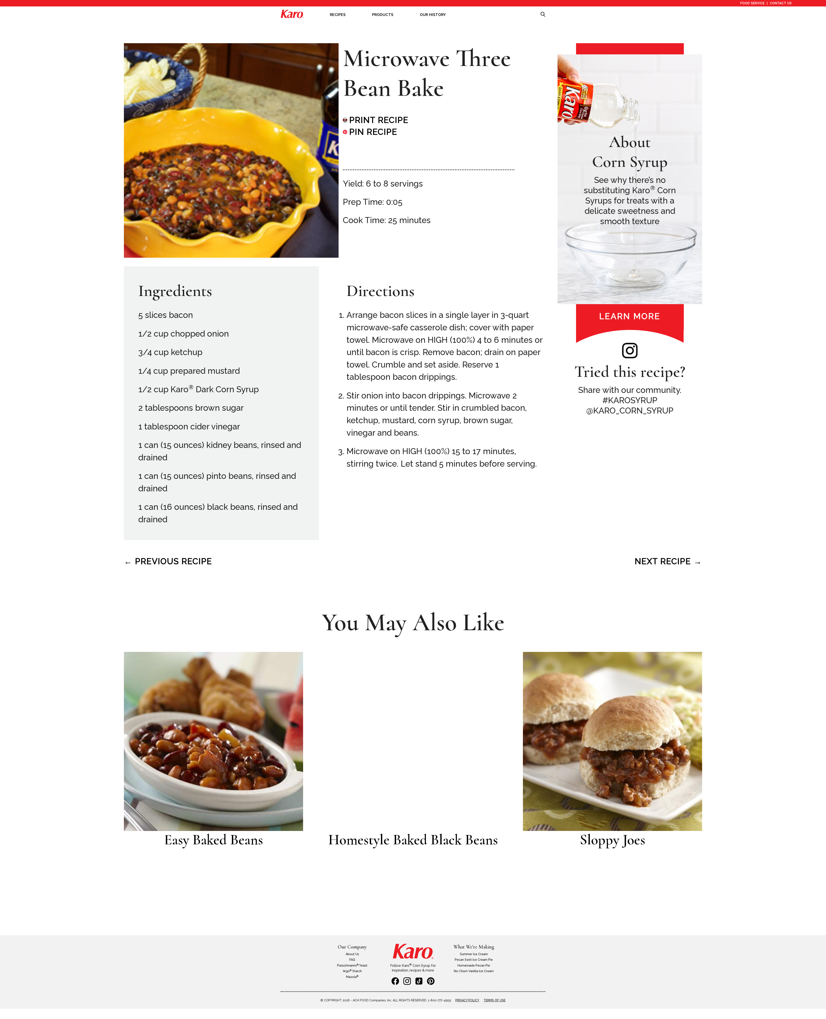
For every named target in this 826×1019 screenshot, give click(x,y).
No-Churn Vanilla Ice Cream (474, 971)
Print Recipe (378, 120)
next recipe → (668, 561)
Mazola (352, 977)
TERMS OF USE (494, 1000)
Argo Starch (352, 971)
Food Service (752, 3)
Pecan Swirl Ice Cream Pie (474, 959)
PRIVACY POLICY (467, 1000)
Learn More (629, 316)
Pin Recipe (373, 132)
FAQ (352, 959)
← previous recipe (168, 561)
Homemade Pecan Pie (474, 965)
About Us (352, 954)
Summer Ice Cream (474, 954)
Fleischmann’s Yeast (352, 965)
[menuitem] (338, 17)
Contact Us (781, 3)
